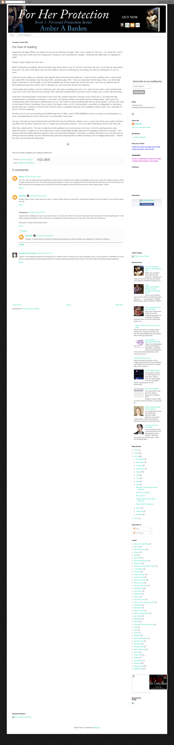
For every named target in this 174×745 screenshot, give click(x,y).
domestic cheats (140, 580)
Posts (137, 529)
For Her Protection (140, 586)
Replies (24, 231)
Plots (136, 627)
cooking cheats (139, 575)
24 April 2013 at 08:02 (45, 236)
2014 (136, 453)
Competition (138, 569)
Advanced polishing (141, 544)
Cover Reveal (139, 577)
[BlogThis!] (41, 159)
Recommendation (140, 638)
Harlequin (137, 594)
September (140, 469)
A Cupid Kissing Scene (142, 358)
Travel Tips (138, 655)
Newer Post (17, 305)
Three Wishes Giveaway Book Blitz (152, 341)
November (140, 462)
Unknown (22, 196)
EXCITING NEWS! (151, 389)
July (138, 475)
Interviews (137, 608)
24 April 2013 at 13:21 (44, 253)
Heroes (136, 597)
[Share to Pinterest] (48, 159)
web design (138, 660)
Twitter (136, 658)
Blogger (97, 728)
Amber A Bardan (140, 137)
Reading (137, 635)
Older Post (119, 305)
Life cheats (138, 616)
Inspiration (138, 605)
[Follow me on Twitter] (140, 256)
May (138, 481)
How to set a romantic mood (144, 602)
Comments (139, 533)
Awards (136, 552)
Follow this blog (147, 204)
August (139, 472)
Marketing (137, 619)
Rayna (21, 177)
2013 (136, 456)
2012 (136, 518)
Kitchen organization (141, 613)
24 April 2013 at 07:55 (37, 212)
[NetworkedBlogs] (147, 200)
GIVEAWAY (138, 588)
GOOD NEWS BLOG (152, 370)
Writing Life (31, 163)
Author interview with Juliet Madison (152, 408)
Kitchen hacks (139, 611)
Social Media (139, 647)
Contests (137, 572)
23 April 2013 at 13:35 (33, 177)
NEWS (136, 622)
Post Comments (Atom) (30, 309)
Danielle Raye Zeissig (27, 253)
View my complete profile (141, 127)
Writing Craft (22, 163)
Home (68, 305)
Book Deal (138, 563)
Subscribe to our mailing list (147, 81)
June (138, 478)
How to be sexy (139, 599)
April (138, 485)
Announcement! (140, 549)
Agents (136, 547)
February (139, 511)
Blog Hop (137, 558)
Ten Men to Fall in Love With (151, 426)
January (139, 514)
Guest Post (138, 591)
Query (136, 633)
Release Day (139, 641)
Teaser (136, 652)
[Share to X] (43, 159)
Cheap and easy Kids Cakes (144, 566)
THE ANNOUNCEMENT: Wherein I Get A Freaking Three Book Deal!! (153, 289)
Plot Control (140, 496)
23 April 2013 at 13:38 (38, 196)
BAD (135, 555)
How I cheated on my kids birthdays (153, 308)
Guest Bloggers (24, 35)
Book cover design (141, 561)
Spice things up (139, 649)
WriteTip (137, 663)
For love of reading (143, 492)
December (140, 459)
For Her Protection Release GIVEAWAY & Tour (153, 269)
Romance (137, 644)
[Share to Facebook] (46, 159)
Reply (21, 188)
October (139, 466)
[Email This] (38, 159)
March (138, 508)
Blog (12, 35)
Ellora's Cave (139, 583)
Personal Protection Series (144, 624)
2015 (136, 450)
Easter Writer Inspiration (145, 504)
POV (135, 630)
